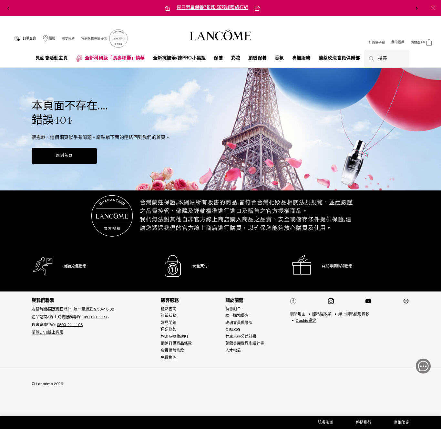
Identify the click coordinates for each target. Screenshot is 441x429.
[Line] (406, 301)
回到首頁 (64, 156)
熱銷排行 (363, 422)
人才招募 (233, 350)
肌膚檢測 (325, 422)
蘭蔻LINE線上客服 (47, 332)
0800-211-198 (95, 317)
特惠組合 (233, 309)
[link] (118, 38)
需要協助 (68, 38)
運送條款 (168, 330)
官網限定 (401, 422)
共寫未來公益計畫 (240, 337)
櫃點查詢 (168, 309)
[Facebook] (293, 301)
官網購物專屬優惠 (94, 38)
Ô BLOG (232, 330)
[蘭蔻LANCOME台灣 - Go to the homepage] (220, 35)
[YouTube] (368, 301)
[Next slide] (417, 8)
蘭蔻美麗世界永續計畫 (244, 343)
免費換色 (168, 358)
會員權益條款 (172, 350)
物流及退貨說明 (174, 337)
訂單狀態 (168, 316)
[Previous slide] (8, 8)
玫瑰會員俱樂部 (238, 323)
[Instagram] (331, 301)
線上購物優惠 (237, 316)
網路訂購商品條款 (176, 343)
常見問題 (168, 323)
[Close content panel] (433, 8)
